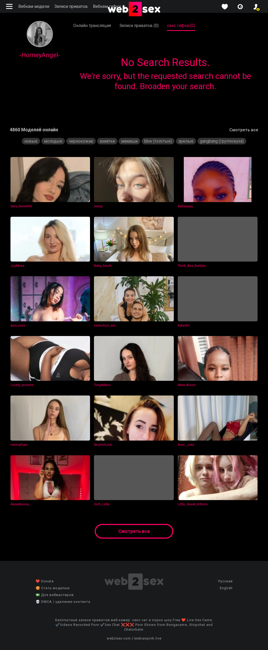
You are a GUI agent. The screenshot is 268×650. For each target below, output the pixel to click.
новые (30, 141)
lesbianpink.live (147, 638)
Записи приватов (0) (139, 25)
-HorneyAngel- (39, 55)
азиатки (107, 141)
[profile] (256, 6)
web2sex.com (119, 638)
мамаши (129, 141)
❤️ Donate (45, 581)
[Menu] (10, 6)
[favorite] (224, 6)
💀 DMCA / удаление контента (63, 602)
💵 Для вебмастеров (55, 595)
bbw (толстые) (158, 141)
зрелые (185, 141)
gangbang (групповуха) (222, 141)
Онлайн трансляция (92, 25)
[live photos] (240, 6)
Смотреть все (243, 129)
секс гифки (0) (181, 25)
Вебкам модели (33, 6)
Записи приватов (71, 6)
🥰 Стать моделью (53, 588)
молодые (53, 141)
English (226, 588)
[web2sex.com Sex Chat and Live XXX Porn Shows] (134, 9)
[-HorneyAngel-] (40, 45)
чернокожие (81, 141)
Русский (225, 581)
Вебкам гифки (107, 6)
